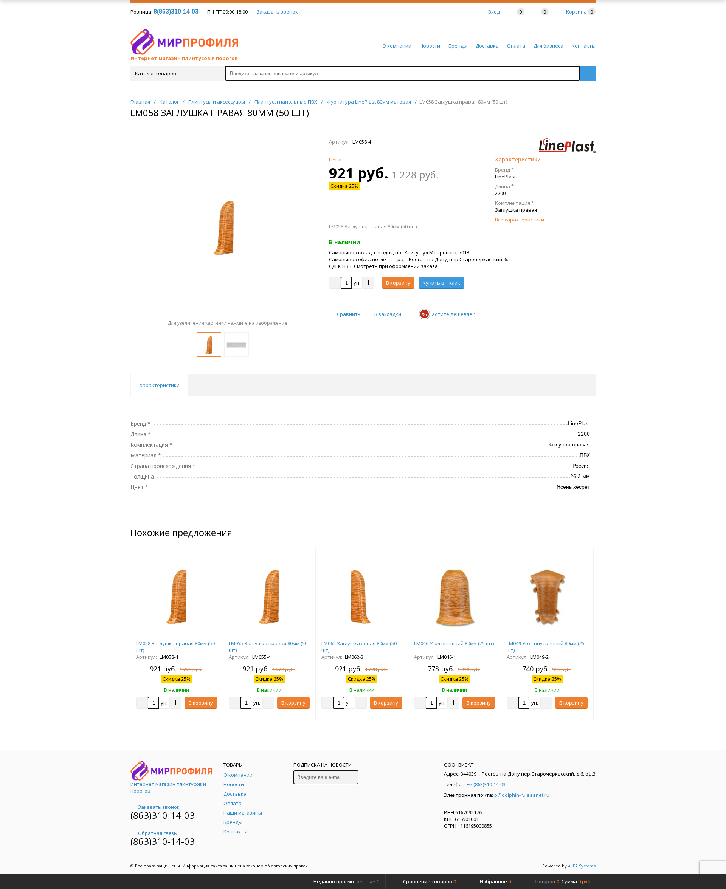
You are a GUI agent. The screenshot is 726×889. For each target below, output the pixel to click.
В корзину (398, 282)
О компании (396, 45)
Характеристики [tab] (160, 385)
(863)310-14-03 (162, 815)
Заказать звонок (277, 11)
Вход (494, 11)
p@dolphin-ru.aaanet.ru (521, 794)
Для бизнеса (548, 45)
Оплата (516, 45)
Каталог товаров (155, 73)
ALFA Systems (582, 866)
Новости (430, 45)
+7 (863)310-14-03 (486, 784)
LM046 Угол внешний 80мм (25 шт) (454, 643)
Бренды (457, 45)
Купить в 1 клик (441, 282)
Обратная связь (157, 833)
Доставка (487, 45)
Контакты (584, 45)
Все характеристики (519, 219)
